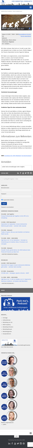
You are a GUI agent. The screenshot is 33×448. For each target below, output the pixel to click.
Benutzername (5, 187)
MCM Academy (7, 324)
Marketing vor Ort (7, 322)
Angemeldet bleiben (8, 200)
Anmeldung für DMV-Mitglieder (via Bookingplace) (17, 155)
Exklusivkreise (6, 320)
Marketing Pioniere (6, 11)
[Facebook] (21, 173)
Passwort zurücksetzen (7, 207)
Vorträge (5, 317)
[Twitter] (26, 173)
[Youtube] (23, 173)
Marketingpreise (7, 331)
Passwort (3, 193)
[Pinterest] (31, 173)
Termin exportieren (26, 36)
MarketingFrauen (7, 329)
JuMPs (4, 424)
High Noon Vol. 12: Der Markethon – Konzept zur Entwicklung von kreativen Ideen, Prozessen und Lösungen (14, 242)
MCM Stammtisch (17, 11)
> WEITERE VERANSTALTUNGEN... (9, 254)
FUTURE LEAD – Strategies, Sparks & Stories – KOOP (15, 273)
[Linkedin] (18, 173)
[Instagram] (28, 173)
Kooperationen (7, 333)
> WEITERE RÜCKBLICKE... (7, 283)
